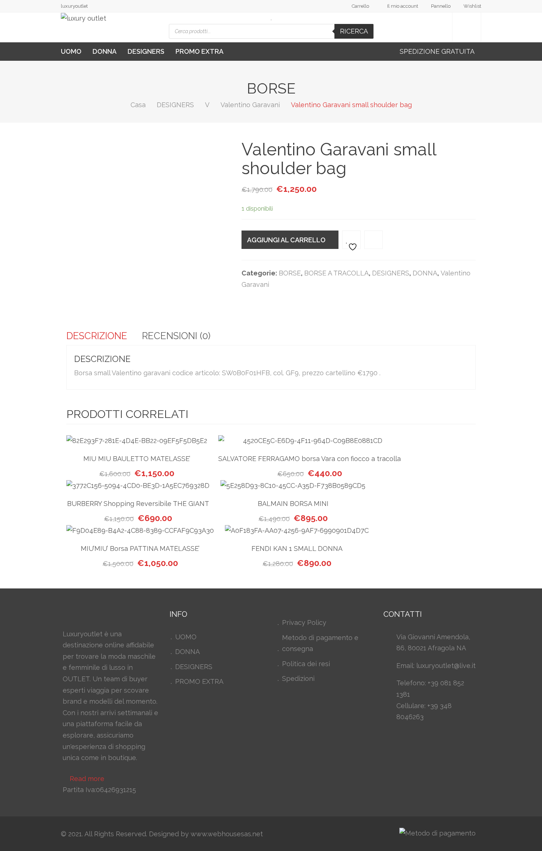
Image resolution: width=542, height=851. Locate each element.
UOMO (71, 51)
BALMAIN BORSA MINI (293, 503)
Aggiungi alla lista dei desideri (351, 240)
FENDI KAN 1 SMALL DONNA (297, 548)
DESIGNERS (146, 51)
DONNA (105, 51)
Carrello (360, 6)
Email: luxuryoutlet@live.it (436, 665)
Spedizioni (298, 678)
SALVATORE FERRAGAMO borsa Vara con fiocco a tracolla (309, 459)
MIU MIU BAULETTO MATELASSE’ (136, 459)
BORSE (290, 273)
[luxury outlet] (83, 18)
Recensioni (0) (176, 335)
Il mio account (402, 6)
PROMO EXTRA (199, 51)
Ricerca (354, 31)
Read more (87, 779)
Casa (138, 105)
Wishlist (472, 6)
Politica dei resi (306, 664)
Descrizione (96, 335)
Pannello (441, 6)
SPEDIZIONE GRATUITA (438, 51)
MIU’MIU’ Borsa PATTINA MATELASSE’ (140, 548)
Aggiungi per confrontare (373, 240)
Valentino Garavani (250, 105)
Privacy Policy (304, 622)
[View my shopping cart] (466, 27)
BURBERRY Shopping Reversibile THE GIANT (138, 503)
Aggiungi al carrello (286, 240)
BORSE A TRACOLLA (336, 273)
